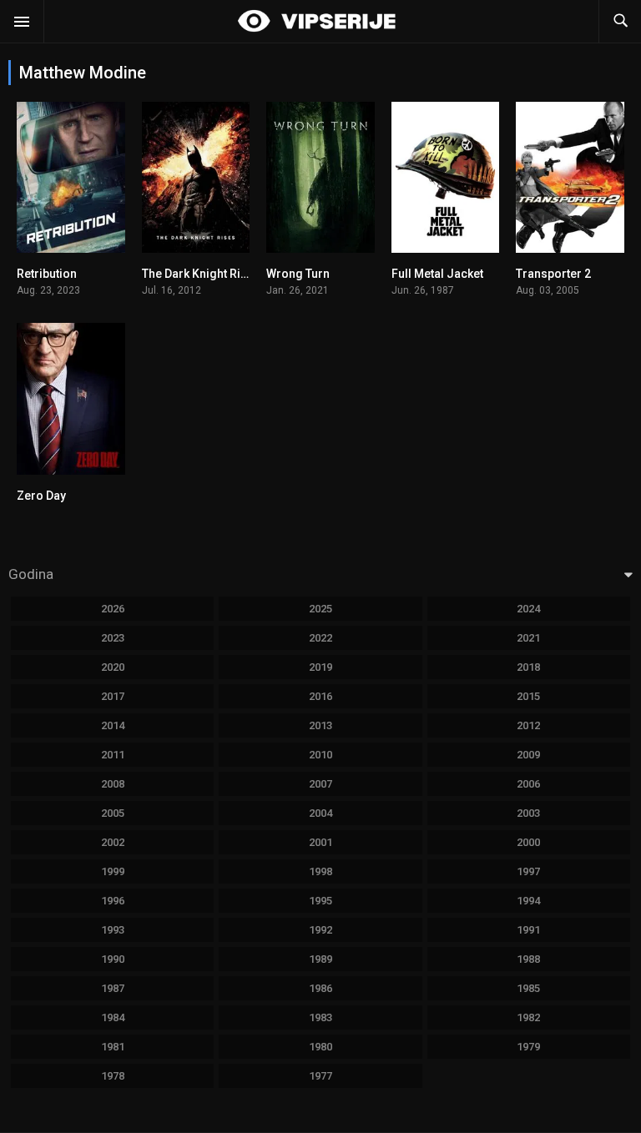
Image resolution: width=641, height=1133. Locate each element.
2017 (112, 696)
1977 (320, 1076)
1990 (112, 959)
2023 (112, 638)
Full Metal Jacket (437, 273)
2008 (112, 784)
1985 (528, 988)
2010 (320, 754)
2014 (112, 725)
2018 (528, 667)
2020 (112, 667)
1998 (320, 871)
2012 (528, 725)
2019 (320, 667)
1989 (320, 959)
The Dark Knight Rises (201, 273)
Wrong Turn (298, 273)
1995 (320, 900)
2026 (112, 608)
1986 (320, 988)
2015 (528, 696)
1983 (320, 1017)
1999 (112, 871)
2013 (320, 725)
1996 (112, 900)
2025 (320, 608)
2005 (112, 813)
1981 (112, 1046)
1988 (528, 959)
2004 (320, 813)
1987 (112, 988)
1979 (528, 1046)
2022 (320, 638)
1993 (112, 930)
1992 (320, 930)
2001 (320, 842)
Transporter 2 (553, 273)
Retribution (47, 273)
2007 (320, 784)
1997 (528, 871)
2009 (528, 754)
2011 (112, 754)
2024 (528, 608)
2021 (528, 638)
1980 (320, 1046)
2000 (528, 842)
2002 (112, 842)
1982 (528, 1017)
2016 (320, 696)
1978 (112, 1076)
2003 (528, 813)
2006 (528, 784)
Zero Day (41, 495)
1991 (528, 930)
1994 (528, 900)
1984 (112, 1017)
